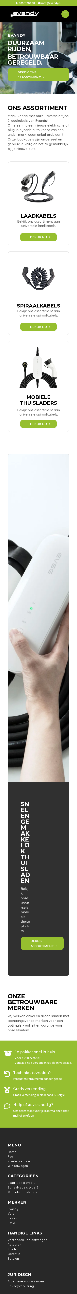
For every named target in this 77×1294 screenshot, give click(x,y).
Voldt (11, 1213)
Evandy (13, 1209)
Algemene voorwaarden (26, 1281)
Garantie (14, 1254)
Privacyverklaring (21, 1286)
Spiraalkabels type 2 (23, 1187)
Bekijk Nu (38, 237)
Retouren (14, 1244)
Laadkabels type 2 (22, 1183)
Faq (10, 1156)
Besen (12, 1218)
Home (12, 1152)
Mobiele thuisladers (23, 1192)
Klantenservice (19, 1161)
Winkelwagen (18, 1166)
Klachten (14, 1249)
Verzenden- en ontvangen (27, 1240)
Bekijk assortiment (42, 943)
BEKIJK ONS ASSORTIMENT (29, 74)
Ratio (11, 1223)
